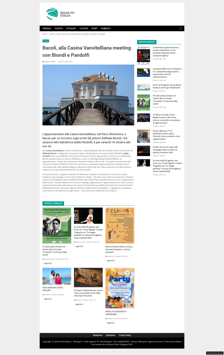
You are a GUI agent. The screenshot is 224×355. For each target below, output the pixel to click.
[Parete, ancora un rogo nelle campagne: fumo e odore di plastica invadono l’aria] (143, 151)
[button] (181, 28)
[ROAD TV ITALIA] (59, 14)
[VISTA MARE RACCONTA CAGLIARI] (56, 276)
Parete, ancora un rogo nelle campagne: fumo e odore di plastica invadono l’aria (165, 150)
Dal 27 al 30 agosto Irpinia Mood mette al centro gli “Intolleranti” (167, 86)
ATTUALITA (71, 28)
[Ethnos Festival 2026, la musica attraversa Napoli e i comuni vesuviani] (119, 225)
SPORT (94, 28)
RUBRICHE (105, 28)
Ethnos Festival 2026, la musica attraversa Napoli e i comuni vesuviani (119, 249)
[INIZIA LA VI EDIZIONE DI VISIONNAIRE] (119, 288)
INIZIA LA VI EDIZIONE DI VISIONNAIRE (115, 312)
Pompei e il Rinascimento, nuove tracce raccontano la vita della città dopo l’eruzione (88, 293)
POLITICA (59, 28)
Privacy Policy (125, 335)
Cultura (45, 41)
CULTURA (84, 28)
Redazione (97, 335)
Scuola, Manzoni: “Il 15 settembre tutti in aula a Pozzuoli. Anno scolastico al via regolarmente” (166, 135)
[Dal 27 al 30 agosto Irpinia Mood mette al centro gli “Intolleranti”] (143, 87)
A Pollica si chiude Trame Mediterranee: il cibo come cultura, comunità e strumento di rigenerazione (166, 118)
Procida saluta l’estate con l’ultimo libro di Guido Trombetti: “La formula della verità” (54, 250)
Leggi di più (48, 263)
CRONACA (46, 28)
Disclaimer (110, 335)
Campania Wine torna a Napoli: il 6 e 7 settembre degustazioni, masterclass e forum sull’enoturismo (167, 73)
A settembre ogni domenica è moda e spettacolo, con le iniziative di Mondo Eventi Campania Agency (166, 51)
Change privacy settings (215, 353)
